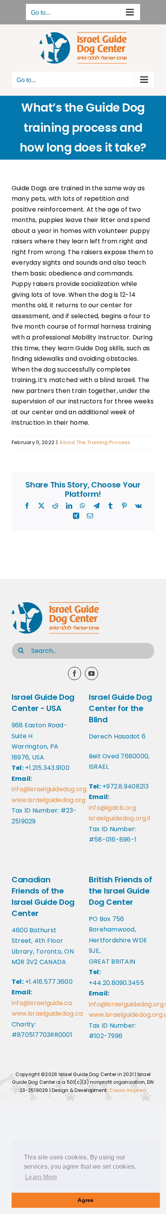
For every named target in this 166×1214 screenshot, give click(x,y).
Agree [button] (85, 1200)
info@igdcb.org (112, 807)
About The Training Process (94, 442)
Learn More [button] (41, 1177)
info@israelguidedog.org (49, 789)
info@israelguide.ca (42, 1003)
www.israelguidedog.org (48, 800)
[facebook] (74, 673)
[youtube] (91, 673)
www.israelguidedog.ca (47, 1013)
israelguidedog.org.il (119, 818)
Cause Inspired (127, 1090)
